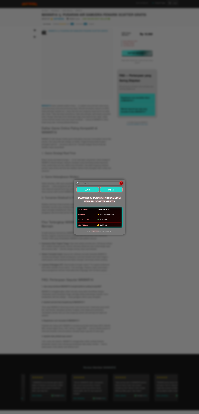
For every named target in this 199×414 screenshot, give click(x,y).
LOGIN (88, 190)
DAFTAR (111, 190)
